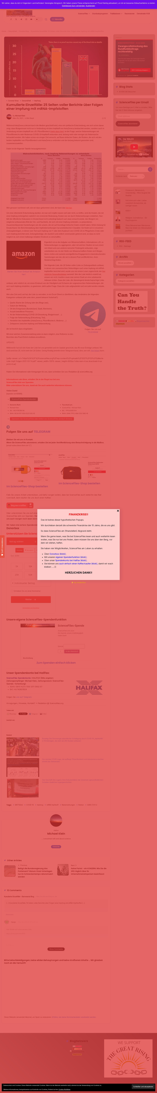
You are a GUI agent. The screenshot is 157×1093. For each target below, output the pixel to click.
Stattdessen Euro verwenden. (73, 6)
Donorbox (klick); (58, 554)
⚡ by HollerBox (78, 582)
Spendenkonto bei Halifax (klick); (71, 560)
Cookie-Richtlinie (64, 1089)
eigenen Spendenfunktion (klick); (71, 557)
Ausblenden (90, 6)
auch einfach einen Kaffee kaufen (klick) (78, 563)
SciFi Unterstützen (2, 545)
